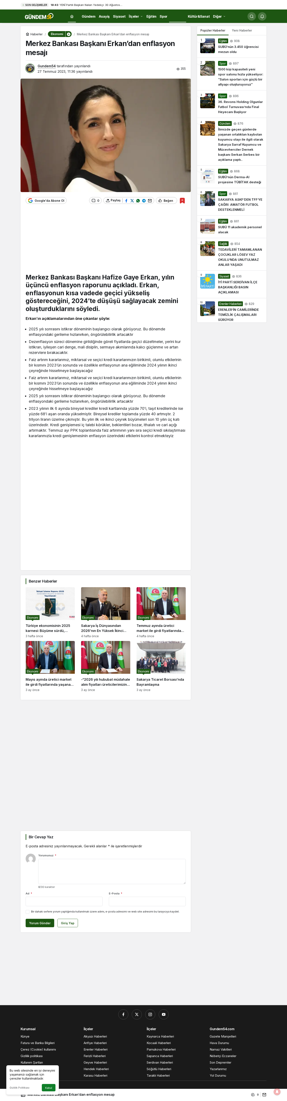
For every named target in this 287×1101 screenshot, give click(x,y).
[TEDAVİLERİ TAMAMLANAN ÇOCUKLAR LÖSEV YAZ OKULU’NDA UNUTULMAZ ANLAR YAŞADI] (231, 254)
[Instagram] (150, 1014)
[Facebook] (123, 1014)
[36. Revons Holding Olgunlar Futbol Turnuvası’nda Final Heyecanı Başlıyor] (231, 104)
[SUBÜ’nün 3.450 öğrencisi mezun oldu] (231, 46)
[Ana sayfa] (72, 16)
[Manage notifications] (277, 1091)
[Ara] (252, 16)
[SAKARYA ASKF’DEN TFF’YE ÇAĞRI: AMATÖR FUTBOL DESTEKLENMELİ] (231, 201)
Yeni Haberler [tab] (242, 30)
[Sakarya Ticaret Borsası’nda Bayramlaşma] (161, 666)
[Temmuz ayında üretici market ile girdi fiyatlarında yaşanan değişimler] (161, 612)
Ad (29, 893)
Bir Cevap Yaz (41, 837)
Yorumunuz (47, 855)
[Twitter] (137, 1014)
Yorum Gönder (40, 923)
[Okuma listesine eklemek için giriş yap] (182, 200)
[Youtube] (164, 1014)
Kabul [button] (48, 1087)
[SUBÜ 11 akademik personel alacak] (231, 227)
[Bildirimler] (262, 16)
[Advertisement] (106, 240)
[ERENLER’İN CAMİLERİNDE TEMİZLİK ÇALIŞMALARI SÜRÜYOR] (231, 310)
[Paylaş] (263, 1094)
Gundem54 (47, 66)
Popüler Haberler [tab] (212, 30)
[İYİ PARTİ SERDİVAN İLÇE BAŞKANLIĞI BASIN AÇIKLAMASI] (231, 284)
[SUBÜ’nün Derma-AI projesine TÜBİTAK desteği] (231, 177)
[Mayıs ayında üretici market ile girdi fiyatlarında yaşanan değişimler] (50, 666)
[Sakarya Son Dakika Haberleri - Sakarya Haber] (39, 16)
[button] (68, 34)
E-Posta (115, 893)
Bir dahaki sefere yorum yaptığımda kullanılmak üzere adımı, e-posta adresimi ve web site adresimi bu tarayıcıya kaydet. (105, 911)
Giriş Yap (67, 923)
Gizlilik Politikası (19, 1087)
